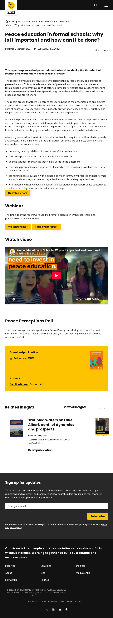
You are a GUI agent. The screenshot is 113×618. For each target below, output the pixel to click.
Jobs (43, 572)
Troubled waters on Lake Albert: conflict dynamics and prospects (51, 425)
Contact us (11, 579)
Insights (80, 565)
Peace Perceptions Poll (63, 330)
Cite (97, 50)
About (8, 572)
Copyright (33, 601)
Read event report (46, 226)
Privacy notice (74, 601)
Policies (45, 579)
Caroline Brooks (19, 384)
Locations (46, 565)
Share (105, 50)
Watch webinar (18, 226)
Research (55, 49)
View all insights (75, 407)
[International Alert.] (6, 21)
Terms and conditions (53, 601)
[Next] (105, 408)
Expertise (10, 565)
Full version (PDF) (24, 358)
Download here (17, 193)
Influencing (41, 49)
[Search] (95, 5)
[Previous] (99, 408)
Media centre (83, 572)
